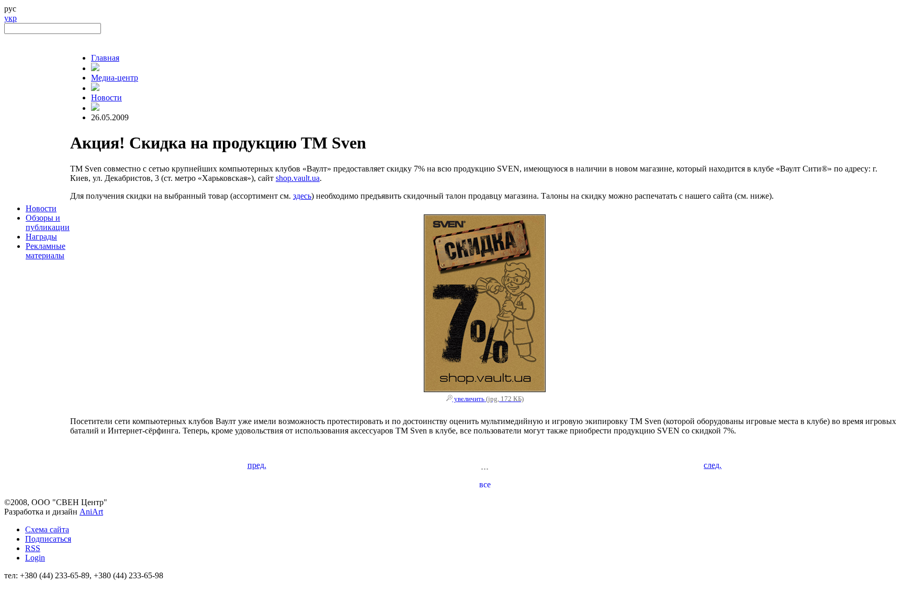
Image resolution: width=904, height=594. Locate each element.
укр (10, 18)
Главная (105, 57)
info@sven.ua (27, 584)
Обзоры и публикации (48, 222)
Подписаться (48, 538)
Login (35, 557)
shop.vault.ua (298, 178)
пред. (256, 465)
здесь (302, 195)
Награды (41, 236)
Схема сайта (47, 529)
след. (712, 465)
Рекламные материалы (45, 251)
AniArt (91, 511)
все (485, 484)
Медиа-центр (114, 77)
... (485, 466)
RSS (32, 548)
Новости (41, 208)
